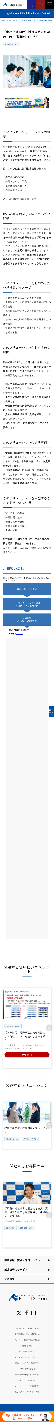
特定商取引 (27, 1346)
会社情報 (9, 1279)
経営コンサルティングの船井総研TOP (18, 20)
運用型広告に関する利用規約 (27, 1334)
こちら (28, 630)
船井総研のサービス (15, 1269)
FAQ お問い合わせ (27, 1369)
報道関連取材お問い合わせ (27, 1375)
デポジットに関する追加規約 (27, 1340)
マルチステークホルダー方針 (27, 1392)
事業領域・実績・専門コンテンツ (23, 1260)
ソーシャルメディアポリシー (27, 1357)
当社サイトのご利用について (27, 1328)
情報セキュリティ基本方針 (27, 1363)
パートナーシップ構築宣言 (27, 1386)
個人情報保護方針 (27, 1351)
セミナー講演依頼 (27, 1380)
